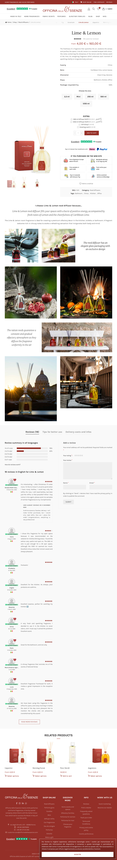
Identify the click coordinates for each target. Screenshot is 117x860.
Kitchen (93, 193)
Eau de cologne (49, 826)
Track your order (86, 818)
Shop (98, 16)
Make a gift (49, 837)
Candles (49, 811)
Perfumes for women (67, 817)
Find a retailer (99, 2)
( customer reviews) (91, 39)
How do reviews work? (12, 465)
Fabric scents (49, 16)
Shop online (87, 2)
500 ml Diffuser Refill (87, 119)
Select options (13, 776)
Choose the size (85, 91)
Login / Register (89, 9)
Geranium (71, 22)
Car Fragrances (49, 822)
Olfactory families (77, 16)
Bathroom (78, 193)
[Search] (93, 9)
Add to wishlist (87, 184)
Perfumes (49, 830)
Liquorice (96, 22)
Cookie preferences (86, 834)
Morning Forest (39, 768)
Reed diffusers (23, 22)
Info (104, 16)
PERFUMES (61, 16)
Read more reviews (29, 722)
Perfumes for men (67, 820)
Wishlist (99, 7)
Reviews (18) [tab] (32, 432)
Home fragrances (31, 16)
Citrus (86, 193)
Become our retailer (105, 808)
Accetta (77, 854)
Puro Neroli (64, 768)
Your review (67, 460)
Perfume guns (49, 808)
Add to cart (91, 133)
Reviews (109, 2)
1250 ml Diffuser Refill (87, 122)
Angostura (92, 768)
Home (9, 22)
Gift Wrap (87, 124)
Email (92, 483)
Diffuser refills (49, 819)
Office (99, 193)
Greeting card (87, 127)
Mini (49, 815)
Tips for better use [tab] (52, 432)
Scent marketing (105, 804)
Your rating (67, 455)
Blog (90, 16)
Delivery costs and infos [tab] (78, 432)
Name (66, 483)
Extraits (49, 834)
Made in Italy (15, 16)
